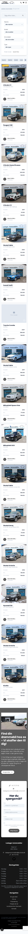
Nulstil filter (16, 52)
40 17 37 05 (15, 785)
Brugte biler (6, 772)
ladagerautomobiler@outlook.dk (14, 791)
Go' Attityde (14, 926)
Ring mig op (14, 830)
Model (6, 29)
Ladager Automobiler (6, 8)
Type (5, 44)
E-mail (5, 816)
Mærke (6, 22)
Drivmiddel (7, 37)
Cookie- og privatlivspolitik (14, 924)
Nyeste (4, 60)
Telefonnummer (7, 809)
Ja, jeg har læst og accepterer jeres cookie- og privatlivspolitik (14, 825)
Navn (5, 803)
